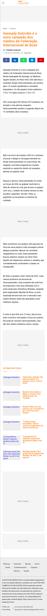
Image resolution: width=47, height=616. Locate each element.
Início (5, 28)
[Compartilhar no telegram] (32, 60)
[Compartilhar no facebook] (6, 60)
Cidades (34, 567)
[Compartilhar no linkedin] (15, 60)
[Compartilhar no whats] (23, 60)
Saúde (26, 571)
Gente (7, 567)
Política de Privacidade (6, 608)
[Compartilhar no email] (40, 60)
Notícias (6, 564)
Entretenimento (20, 567)
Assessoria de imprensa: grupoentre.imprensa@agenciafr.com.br (29, 608)
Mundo (28, 564)
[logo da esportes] (23, 3)
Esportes (13, 28)
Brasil (37, 564)
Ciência (17, 571)
